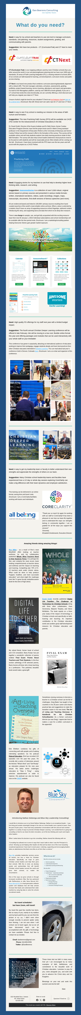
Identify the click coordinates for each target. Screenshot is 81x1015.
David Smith (47, 599)
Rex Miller (13, 550)
